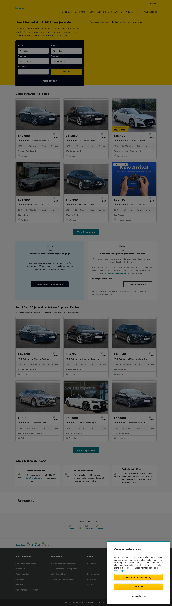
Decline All (139, 586)
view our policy (121, 570)
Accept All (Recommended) (138, 577)
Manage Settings (138, 596)
